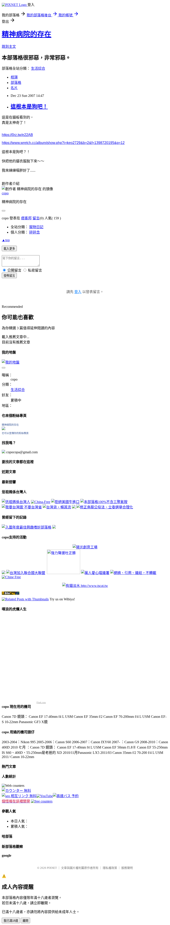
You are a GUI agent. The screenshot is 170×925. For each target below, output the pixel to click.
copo (5, 193)
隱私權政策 (110, 867)
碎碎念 (34, 232)
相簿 (14, 77)
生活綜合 (38, 68)
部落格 (16, 82)
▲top (6, 240)
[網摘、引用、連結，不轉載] (133, 573)
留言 (36, 218)
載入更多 (9, 248)
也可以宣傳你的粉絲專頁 (15, 433)
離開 (25, 920)
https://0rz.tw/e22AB (17, 135)
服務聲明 (127, 867)
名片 (14, 88)
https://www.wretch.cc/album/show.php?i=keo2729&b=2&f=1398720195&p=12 (63, 143)
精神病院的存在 (26, 34)
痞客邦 (26, 218)
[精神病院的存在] (3, 429)
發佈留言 (9, 275)
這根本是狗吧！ (29, 106)
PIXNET (52, 867)
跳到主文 (9, 46)
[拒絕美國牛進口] (65, 502)
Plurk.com (41, 702)
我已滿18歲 (11, 920)
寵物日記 (36, 227)
